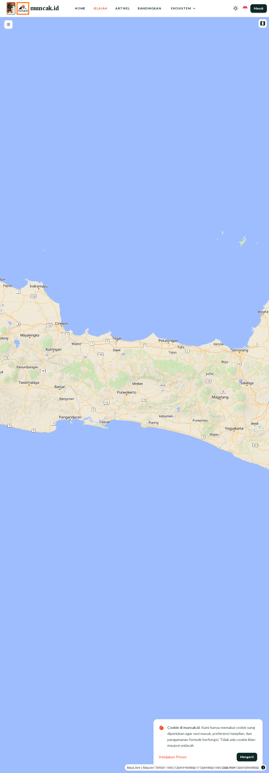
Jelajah (100, 8)
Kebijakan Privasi (173, 757)
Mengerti (247, 757)
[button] (235, 8)
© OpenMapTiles (209, 767)
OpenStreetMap (247, 767)
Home (80, 8)
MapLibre (134, 767)
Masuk (258, 8)
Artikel (122, 8)
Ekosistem (181, 8)
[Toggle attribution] (263, 767)
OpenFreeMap (185, 767)
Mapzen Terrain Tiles (158, 767)
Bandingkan (149, 8)
